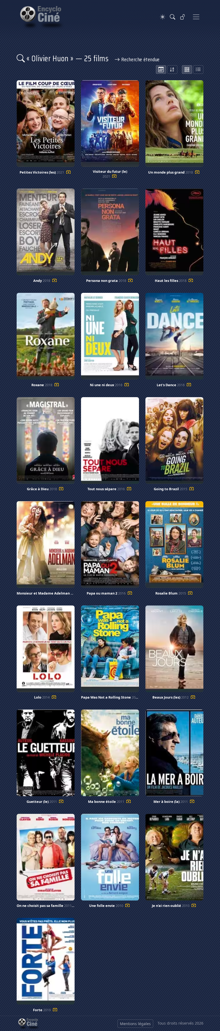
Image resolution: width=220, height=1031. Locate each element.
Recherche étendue (140, 59)
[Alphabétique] (172, 69)
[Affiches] (187, 69)
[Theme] (162, 17)
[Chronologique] (161, 69)
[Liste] (198, 69)
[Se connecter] (183, 17)
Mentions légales (135, 1023)
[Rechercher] (172, 17)
